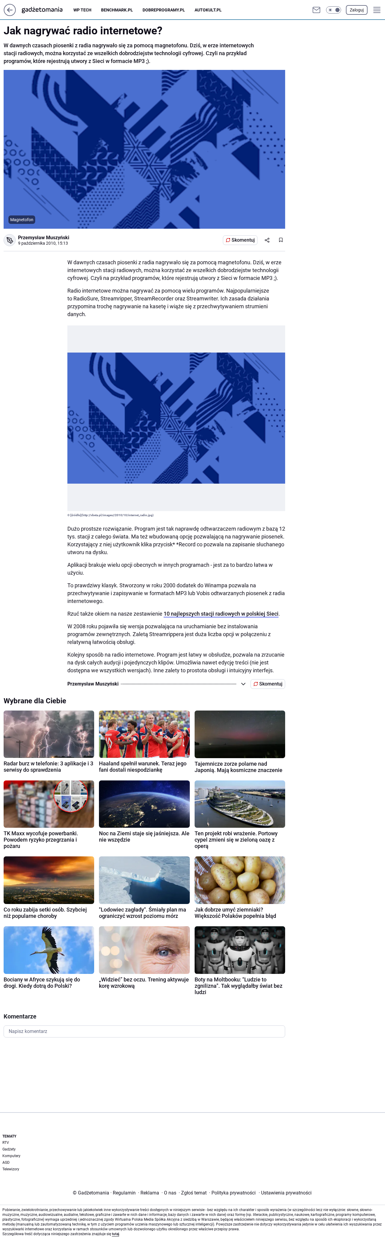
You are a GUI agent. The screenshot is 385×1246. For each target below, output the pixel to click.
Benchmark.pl (117, 10)
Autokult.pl (208, 10)
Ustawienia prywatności (285, 1193)
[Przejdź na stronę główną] (10, 14)
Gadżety (9, 1149)
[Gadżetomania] (46, 10)
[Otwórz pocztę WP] (316, 10)
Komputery (11, 1156)
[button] (333, 10)
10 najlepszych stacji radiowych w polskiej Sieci (221, 613)
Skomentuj (243, 240)
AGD (6, 1162)
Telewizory (10, 1169)
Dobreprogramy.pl (164, 10)
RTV (5, 1143)
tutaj (115, 1234)
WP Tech (82, 10)
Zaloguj (357, 10)
